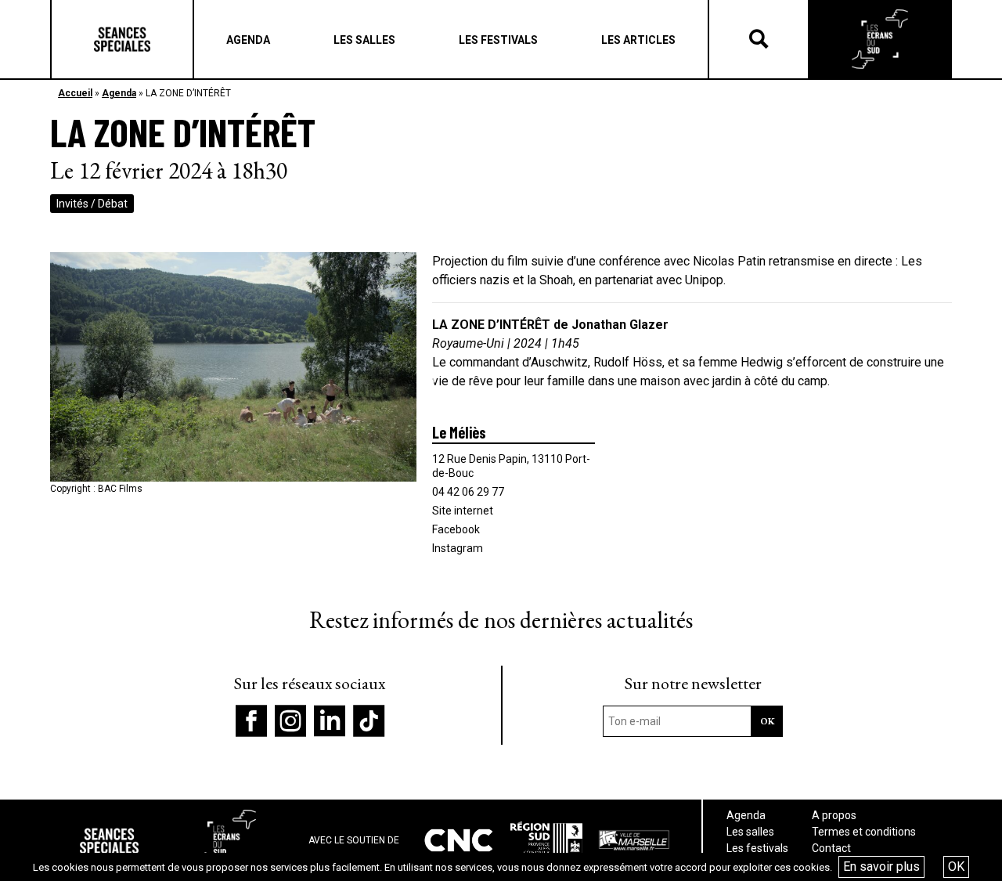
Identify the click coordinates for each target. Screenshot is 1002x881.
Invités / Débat (92, 203)
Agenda (119, 93)
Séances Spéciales (122, 39)
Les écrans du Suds (879, 39)
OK (956, 866)
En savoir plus (881, 866)
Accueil (75, 93)
